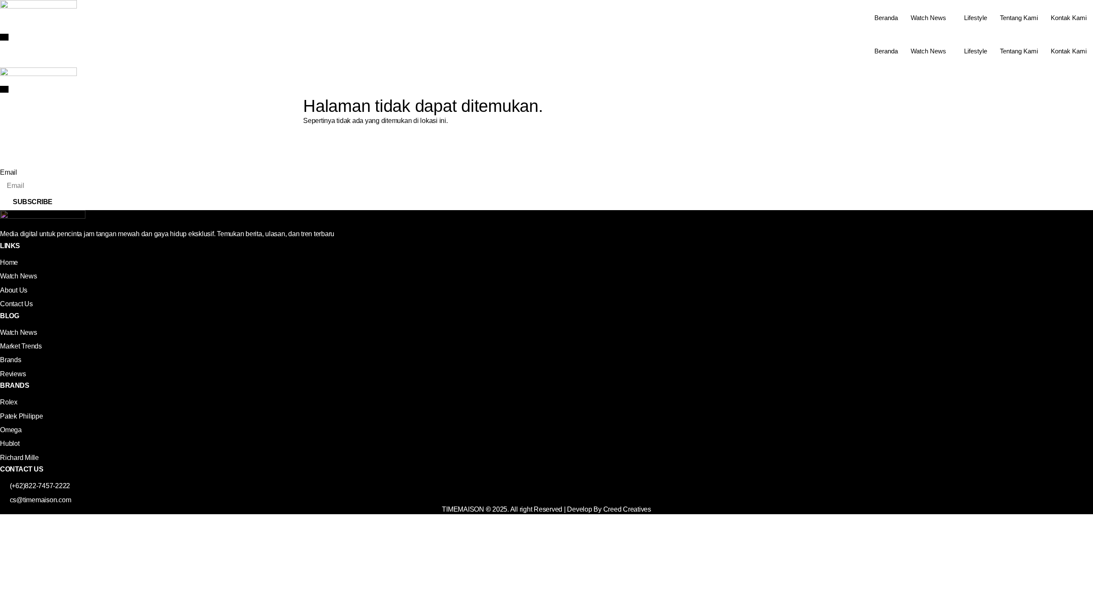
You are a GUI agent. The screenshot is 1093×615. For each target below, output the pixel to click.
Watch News (928, 17)
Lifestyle (975, 17)
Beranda (886, 17)
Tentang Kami (1019, 17)
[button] (4, 37)
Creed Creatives (627, 509)
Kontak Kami (1069, 17)
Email (8, 172)
